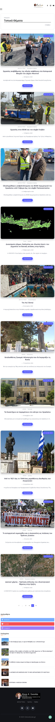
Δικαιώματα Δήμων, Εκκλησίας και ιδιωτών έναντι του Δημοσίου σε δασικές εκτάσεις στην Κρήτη (27, 245)
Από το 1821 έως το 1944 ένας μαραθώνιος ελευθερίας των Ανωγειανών (27, 479)
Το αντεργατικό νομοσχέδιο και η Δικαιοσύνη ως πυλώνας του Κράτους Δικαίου (27, 534)
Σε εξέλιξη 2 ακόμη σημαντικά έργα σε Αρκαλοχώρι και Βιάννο (27, 662)
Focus (24, 241)
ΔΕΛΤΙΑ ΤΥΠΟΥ (21, 68)
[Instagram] (50, 5)
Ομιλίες (30, 475)
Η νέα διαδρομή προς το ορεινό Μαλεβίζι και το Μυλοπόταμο (27, 642)
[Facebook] (47, 5)
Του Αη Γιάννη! (27, 302)
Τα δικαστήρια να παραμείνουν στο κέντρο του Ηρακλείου (27, 412)
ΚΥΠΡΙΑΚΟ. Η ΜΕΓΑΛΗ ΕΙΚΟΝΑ (18, 682)
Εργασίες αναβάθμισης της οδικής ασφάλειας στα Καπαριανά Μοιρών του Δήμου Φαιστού (27, 72)
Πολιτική (30, 409)
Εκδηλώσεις (30, 354)
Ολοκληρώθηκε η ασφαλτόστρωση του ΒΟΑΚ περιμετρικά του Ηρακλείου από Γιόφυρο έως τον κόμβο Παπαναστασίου (27, 187)
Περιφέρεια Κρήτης (32, 68)
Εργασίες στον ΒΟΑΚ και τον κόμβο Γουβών (27, 130)
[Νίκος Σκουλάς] (38, 5)
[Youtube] (53, 5)
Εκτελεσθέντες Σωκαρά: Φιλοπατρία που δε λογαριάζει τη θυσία (27, 358)
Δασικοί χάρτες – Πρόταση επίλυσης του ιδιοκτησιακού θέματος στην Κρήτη (27, 583)
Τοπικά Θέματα (32, 299)
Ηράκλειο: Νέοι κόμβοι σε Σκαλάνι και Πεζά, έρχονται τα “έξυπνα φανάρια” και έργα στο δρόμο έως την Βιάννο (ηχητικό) (31, 651)
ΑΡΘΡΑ (29, 241)
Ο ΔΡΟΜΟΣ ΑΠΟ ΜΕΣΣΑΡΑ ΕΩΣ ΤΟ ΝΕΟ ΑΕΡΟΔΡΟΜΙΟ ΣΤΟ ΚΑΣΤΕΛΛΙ (29, 672)
